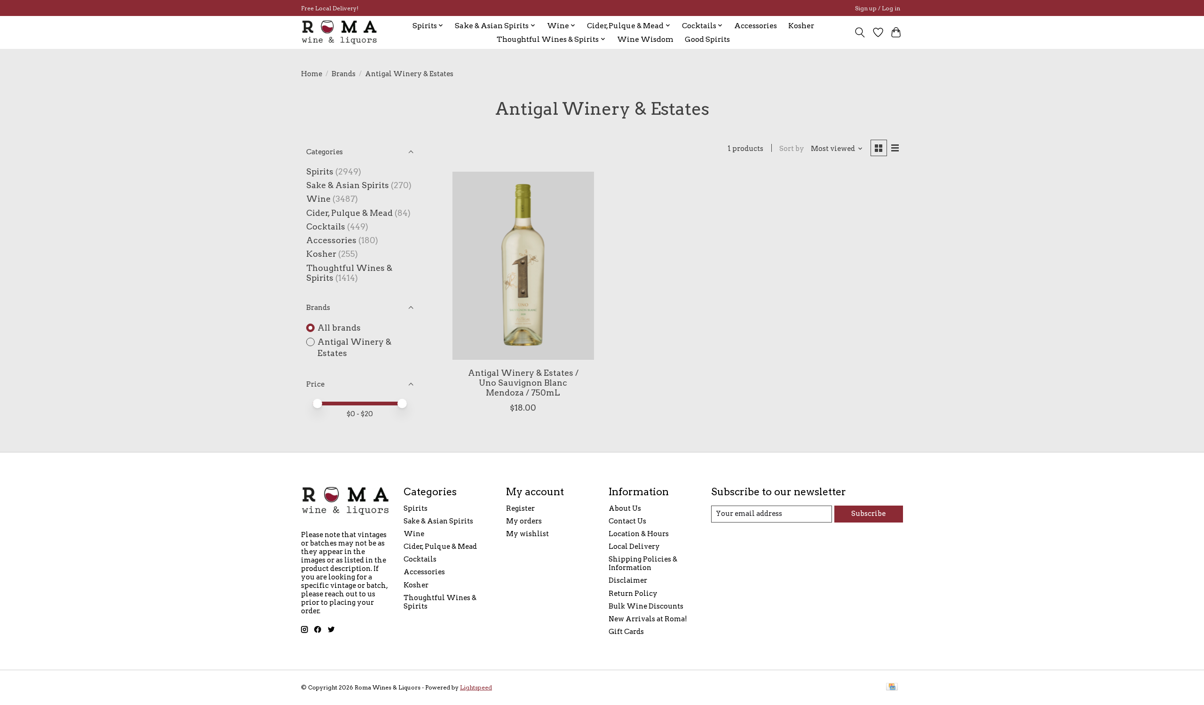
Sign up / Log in (877, 8)
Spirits (319, 171)
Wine (318, 199)
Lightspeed (476, 687)
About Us (625, 508)
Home (311, 74)
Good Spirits (707, 39)
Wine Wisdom (645, 39)
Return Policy (633, 593)
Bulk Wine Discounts (646, 606)
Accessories (755, 25)
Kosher (801, 25)
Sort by (791, 148)
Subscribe (868, 513)
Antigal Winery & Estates (354, 347)
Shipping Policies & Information (643, 563)
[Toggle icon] (860, 32)
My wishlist (527, 534)
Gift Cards (626, 631)
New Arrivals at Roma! (648, 619)
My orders (524, 521)
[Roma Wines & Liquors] (339, 32)
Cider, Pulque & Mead (349, 213)
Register (520, 508)
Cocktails (325, 226)
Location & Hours (639, 534)
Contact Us (627, 521)
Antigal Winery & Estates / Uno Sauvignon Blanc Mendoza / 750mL (523, 382)
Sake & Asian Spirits (347, 185)
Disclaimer (628, 580)
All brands (339, 328)
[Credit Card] (892, 687)
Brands (344, 74)
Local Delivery (634, 546)
